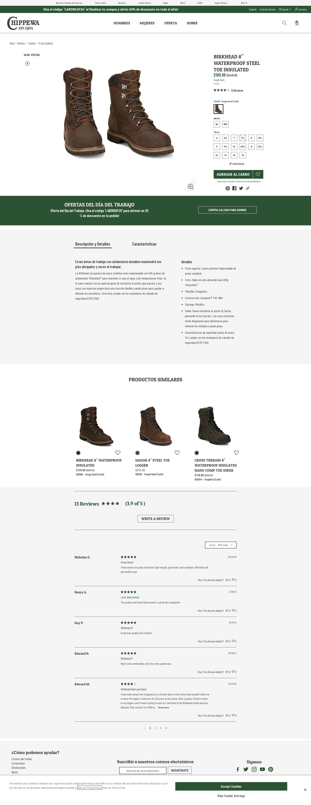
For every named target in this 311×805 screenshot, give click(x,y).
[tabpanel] (156, 303)
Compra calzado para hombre (227, 210)
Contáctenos (18, 763)
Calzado (31, 43)
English (253, 9)
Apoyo (15, 772)
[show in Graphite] (197, 453)
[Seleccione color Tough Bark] (218, 109)
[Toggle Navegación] (133, 23)
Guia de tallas (238, 163)
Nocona (122, 2)
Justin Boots (144, 2)
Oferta (170, 23)
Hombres (122, 23)
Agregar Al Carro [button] (233, 174)
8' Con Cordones (46, 43)
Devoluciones (19, 767)
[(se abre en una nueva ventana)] (237, 769)
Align (165, 2)
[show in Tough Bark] (78, 453)
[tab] (102, 245)
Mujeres (147, 23)
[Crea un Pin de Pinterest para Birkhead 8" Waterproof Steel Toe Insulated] (227, 188)
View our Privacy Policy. (90, 787)
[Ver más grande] (190, 186)
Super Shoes (221, 2)
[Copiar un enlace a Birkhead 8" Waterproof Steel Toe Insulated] (247, 188)
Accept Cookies (231, 786)
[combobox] (220, 545)
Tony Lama (100, 2)
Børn (182, 2)
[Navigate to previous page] (144, 728)
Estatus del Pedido (22, 759)
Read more (163, 707)
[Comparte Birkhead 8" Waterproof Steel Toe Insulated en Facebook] (234, 188)
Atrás (12, 43)
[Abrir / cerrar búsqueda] (283, 22)
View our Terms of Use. (114, 787)
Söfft (199, 2)
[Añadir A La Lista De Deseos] (258, 174)
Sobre (192, 23)
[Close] (305, 790)
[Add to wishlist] (118, 453)
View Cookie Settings (231, 796)
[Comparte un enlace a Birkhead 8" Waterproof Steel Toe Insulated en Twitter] (241, 188)
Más (243, 2)
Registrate (179, 770)
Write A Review (155, 519)
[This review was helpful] (227, 580)
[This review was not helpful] (233, 580)
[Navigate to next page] (166, 728)
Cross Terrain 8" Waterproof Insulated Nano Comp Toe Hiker (216, 465)
